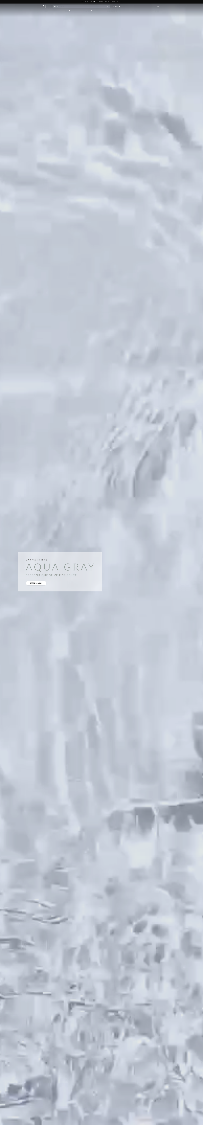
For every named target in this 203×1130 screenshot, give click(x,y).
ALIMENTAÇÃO (89, 11)
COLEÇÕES (47, 11)
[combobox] (80, 6)
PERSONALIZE (155, 11)
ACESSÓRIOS (134, 11)
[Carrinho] (161, 6)
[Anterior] (3, 2)
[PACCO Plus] (158, 6)
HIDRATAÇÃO (67, 11)
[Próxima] (199, 2)
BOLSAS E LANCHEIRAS (112, 11)
